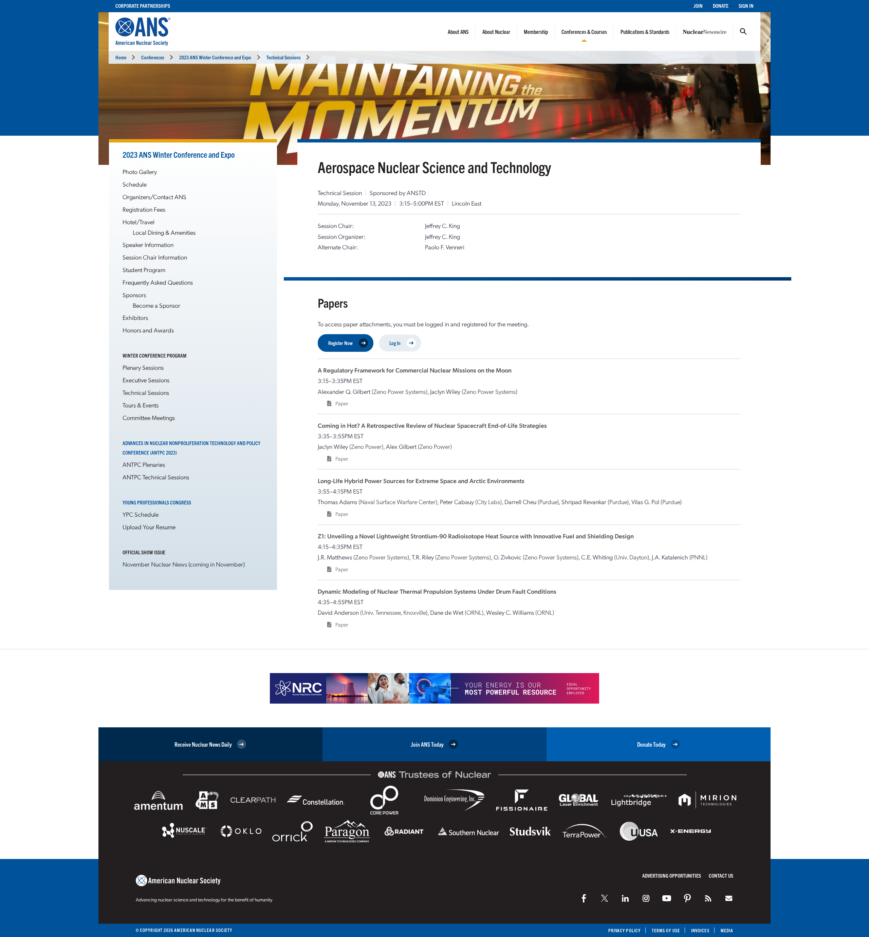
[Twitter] (604, 898)
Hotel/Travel (138, 222)
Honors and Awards (148, 330)
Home (120, 57)
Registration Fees (144, 209)
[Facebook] (583, 898)
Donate (720, 5)
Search (743, 31)
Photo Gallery (140, 171)
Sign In (746, 5)
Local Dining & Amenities (164, 232)
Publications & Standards (645, 31)
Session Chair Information (155, 257)
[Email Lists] (728, 898)
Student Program (144, 269)
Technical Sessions (283, 57)
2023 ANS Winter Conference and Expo (215, 57)
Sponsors (134, 295)
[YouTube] (666, 898)
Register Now (340, 343)
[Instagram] (646, 898)
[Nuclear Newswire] (708, 898)
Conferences (152, 57)
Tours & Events (141, 405)
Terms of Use (666, 930)
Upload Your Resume (149, 527)
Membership (536, 31)
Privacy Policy (624, 930)
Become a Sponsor (156, 305)
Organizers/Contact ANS (154, 196)
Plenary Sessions (143, 367)
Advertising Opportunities (671, 875)
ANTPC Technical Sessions (156, 477)
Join (698, 5)
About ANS (458, 31)
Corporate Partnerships (142, 5)
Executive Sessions (146, 380)
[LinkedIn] (625, 898)
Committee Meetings (149, 417)
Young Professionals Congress (157, 502)
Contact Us (721, 875)
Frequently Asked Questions (158, 282)
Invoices (700, 930)
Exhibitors (135, 317)
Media (727, 930)
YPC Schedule (141, 514)
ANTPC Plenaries (144, 464)
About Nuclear (496, 31)
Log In (395, 343)
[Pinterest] (687, 898)
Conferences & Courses (584, 31)
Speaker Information (148, 244)
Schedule (135, 184)
